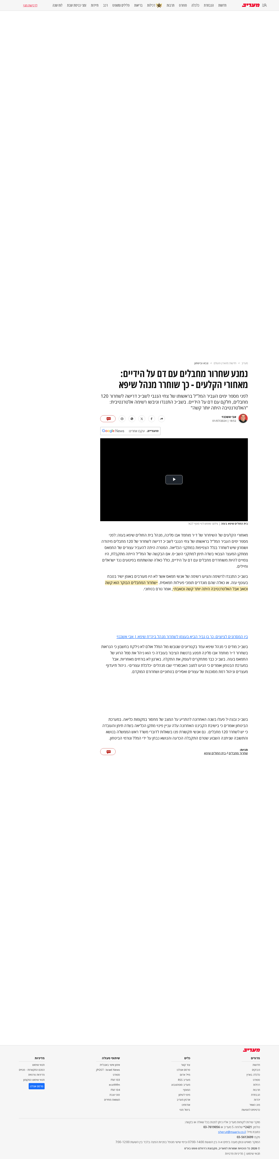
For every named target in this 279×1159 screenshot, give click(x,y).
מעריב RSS (184, 1080)
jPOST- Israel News (108, 1070)
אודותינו (186, 1105)
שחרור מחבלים (238, 753)
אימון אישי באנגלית (110, 1065)
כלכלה (195, 5)
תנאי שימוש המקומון (34, 1080)
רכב (105, 5)
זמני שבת (115, 1095)
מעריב (245, 363)
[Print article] (122, 418)
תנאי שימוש (38, 1065)
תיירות (95, 5)
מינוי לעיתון (184, 1095)
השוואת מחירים (112, 1099)
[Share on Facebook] (151, 418)
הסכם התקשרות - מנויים (32, 1070)
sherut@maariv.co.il (232, 1132)
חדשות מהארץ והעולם (225, 363)
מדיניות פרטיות (36, 1074)
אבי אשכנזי (229, 417)
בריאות (138, 5)
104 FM (115, 1090)
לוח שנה (57, 5)
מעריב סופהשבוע (180, 1084)
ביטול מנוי (185, 1109)
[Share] (161, 418)
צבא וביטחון (201, 363)
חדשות (222, 5)
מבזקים (256, 1070)
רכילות (151, 5)
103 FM (115, 1080)
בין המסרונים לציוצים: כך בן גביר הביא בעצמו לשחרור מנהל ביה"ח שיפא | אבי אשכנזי (182, 636)
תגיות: (244, 750)
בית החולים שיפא (215, 753)
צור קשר (185, 1065)
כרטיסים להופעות (251, 1109)
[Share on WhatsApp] (131, 418)
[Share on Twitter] (141, 418)
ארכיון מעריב (183, 1099)
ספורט (183, 5)
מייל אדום (185, 1074)
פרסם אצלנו (183, 1070)
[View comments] (108, 418)
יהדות (257, 1099)
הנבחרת (209, 5)
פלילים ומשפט (121, 5)
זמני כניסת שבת (76, 5)
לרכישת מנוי (30, 5)
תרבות (170, 5)
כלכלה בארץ (253, 1074)
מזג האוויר (254, 1105)
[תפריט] (264, 5)
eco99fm (114, 1084)
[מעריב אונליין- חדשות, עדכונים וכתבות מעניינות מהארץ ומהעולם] (251, 5)
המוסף (186, 1090)
